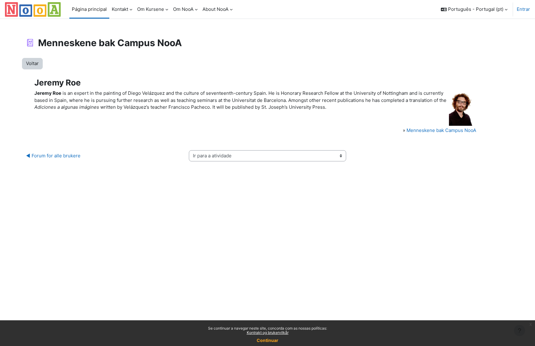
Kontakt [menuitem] (120, 9)
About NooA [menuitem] (215, 9)
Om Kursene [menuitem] (150, 9)
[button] (474, 9)
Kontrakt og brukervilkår (268, 332)
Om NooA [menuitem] (183, 9)
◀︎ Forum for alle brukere (53, 156)
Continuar (267, 340)
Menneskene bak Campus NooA (441, 130)
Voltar (32, 63)
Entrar (523, 9)
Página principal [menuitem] (89, 9)
